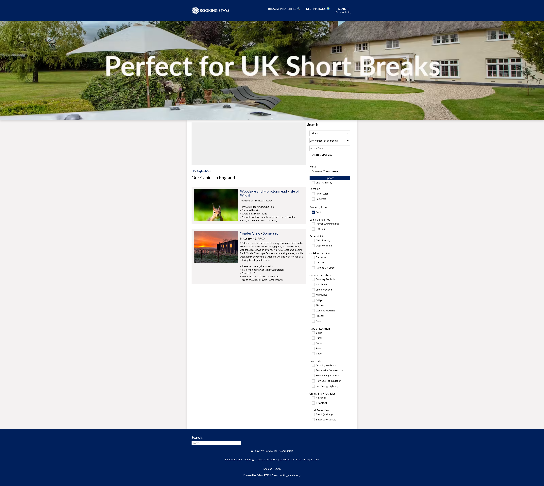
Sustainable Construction (329, 370)
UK (193, 171)
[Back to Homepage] (211, 10)
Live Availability (324, 182)
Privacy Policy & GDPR (307, 459)
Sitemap (268, 468)
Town (319, 353)
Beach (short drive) (326, 419)
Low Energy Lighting (327, 386)
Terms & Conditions (266, 459)
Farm (318, 348)
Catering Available (325, 279)
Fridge (319, 300)
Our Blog (249, 459)
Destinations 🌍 (318, 9)
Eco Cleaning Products (328, 375)
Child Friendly (323, 240)
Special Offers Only (323, 154)
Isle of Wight (322, 193)
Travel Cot (321, 403)
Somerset (321, 199)
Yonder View (250, 233)
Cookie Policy (287, 459)
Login (278, 468)
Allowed (318, 171)
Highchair (321, 397)
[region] (249, 143)
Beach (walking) (324, 414)
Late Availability (233, 459)
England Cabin (204, 171)
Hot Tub (320, 229)
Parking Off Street (325, 267)
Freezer (320, 316)
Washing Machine (325, 310)
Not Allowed (332, 171)
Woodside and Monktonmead (263, 191)
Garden (320, 262)
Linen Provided (324, 289)
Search (343, 10)
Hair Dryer (321, 284)
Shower (320, 305)
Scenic (319, 343)
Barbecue (321, 257)
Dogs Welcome (324, 245)
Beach (319, 332)
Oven (318, 321)
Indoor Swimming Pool (328, 223)
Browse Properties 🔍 (284, 9)
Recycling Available (326, 365)
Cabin (319, 212)
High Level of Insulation (328, 381)
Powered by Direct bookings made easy (271, 475)
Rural (319, 338)
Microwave (321, 295)
